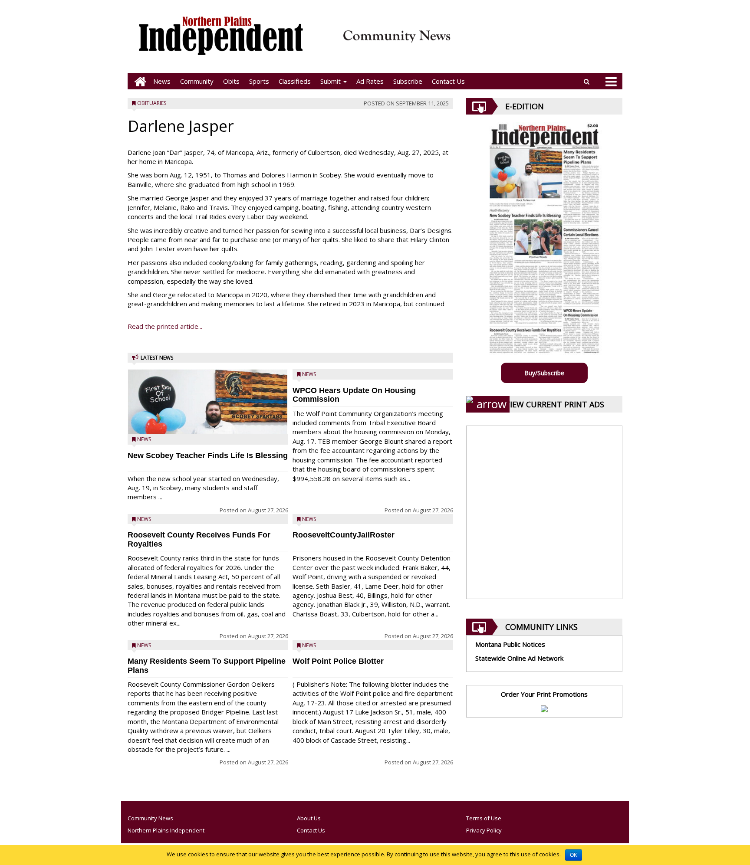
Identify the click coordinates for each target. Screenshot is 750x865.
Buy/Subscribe (544, 373)
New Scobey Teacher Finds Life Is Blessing (208, 455)
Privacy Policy (484, 830)
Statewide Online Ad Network (519, 658)
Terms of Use (483, 818)
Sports (259, 81)
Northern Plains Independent (166, 830)
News (162, 81)
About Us (309, 818)
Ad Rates (370, 81)
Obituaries (151, 103)
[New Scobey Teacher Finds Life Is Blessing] (208, 424)
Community (197, 81)
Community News (150, 818)
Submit (331, 81)
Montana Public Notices (510, 644)
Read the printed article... (165, 326)
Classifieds (295, 81)
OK (573, 855)
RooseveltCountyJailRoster (344, 535)
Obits (231, 81)
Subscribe (407, 81)
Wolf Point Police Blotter (338, 661)
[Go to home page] (138, 81)
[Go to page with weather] (540, 41)
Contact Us (448, 81)
